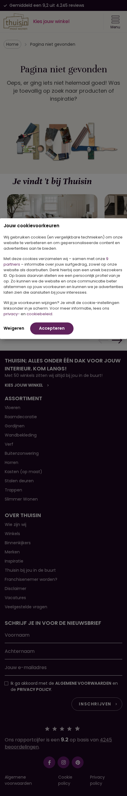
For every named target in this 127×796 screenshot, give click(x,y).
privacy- (12, 313)
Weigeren (14, 328)
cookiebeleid (39, 313)
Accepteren (52, 328)
